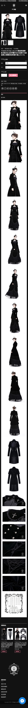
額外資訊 (3, 97)
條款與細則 (4, 686)
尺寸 (2, 67)
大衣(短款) (15, 48)
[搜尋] (4, 5)
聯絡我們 (3, 697)
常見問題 (3, 694)
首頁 (2, 48)
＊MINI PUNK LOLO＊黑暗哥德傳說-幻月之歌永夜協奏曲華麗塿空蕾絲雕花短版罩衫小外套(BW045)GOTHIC (21, 645)
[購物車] (26, 5)
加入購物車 (13, 75)
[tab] (14, 94)
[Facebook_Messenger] (22, 700)
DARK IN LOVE (7, 83)
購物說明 (3, 689)
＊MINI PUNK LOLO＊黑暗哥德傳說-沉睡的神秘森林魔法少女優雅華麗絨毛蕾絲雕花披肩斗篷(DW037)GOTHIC (7, 645)
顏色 (2, 63)
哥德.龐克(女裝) (8, 48)
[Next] (24, 26)
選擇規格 (4, 651)
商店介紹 (3, 684)
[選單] (2, 5)
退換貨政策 (4, 691)
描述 (2, 94)
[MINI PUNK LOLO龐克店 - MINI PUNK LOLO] (14, 5)
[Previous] (3, 26)
